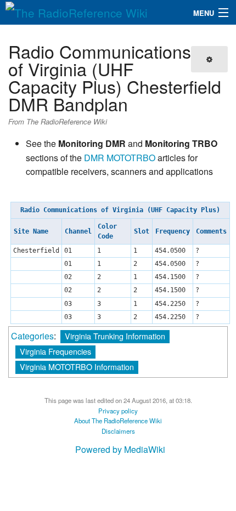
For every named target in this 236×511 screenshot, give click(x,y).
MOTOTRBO (130, 157)
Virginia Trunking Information (115, 336)
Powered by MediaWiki (120, 449)
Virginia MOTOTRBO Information (77, 366)
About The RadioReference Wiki (118, 420)
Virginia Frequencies (55, 351)
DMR (94, 157)
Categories (32, 336)
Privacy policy (118, 410)
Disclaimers (118, 431)
